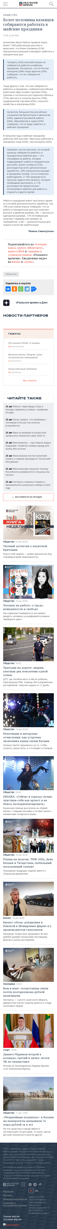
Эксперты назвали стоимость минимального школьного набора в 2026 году (28, 484)
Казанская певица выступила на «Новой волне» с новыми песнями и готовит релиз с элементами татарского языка (27, 805)
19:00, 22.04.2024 (11, 35)
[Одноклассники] (14, 288)
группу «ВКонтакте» (30, 248)
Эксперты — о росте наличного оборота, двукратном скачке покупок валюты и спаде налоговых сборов (27, 996)
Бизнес (7, 918)
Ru (31, 1190)
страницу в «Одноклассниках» (25, 253)
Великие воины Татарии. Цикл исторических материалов (25, 357)
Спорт (6, 1050)
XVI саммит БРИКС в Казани (24, 345)
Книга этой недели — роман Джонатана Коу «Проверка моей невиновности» (27, 551)
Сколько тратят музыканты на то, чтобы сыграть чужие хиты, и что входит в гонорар (27, 741)
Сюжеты (14, 333)
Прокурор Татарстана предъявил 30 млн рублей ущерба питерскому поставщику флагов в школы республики (27, 930)
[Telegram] (27, 288)
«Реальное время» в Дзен (32, 302)
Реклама (7, 1195)
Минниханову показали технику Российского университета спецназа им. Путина (28, 471)
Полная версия (11, 1216)
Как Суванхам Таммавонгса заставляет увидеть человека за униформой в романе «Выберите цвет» (26, 612)
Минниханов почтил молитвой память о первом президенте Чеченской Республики (28, 458)
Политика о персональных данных (15, 1204)
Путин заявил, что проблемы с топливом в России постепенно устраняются (26, 422)
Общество (10, 15)
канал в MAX (16, 251)
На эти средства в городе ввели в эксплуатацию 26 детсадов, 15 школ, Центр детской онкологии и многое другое (28, 1125)
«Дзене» (28, 262)
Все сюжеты (29, 380)
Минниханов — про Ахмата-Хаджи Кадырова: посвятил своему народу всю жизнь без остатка (28, 445)
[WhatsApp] (20, 288)
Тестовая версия (12, 1219)
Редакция (8, 1192)
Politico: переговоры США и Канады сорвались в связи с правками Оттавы (27, 409)
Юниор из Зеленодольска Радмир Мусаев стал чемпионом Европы (26, 1061)
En (36, 1190)
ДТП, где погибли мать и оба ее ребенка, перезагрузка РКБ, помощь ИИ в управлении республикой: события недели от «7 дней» (28, 676)
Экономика (9, 984)
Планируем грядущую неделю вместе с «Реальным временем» (28, 866)
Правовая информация (15, 1199)
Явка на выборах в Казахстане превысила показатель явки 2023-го (26, 434)
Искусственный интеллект (22, 370)
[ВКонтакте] (8, 288)
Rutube (16, 262)
